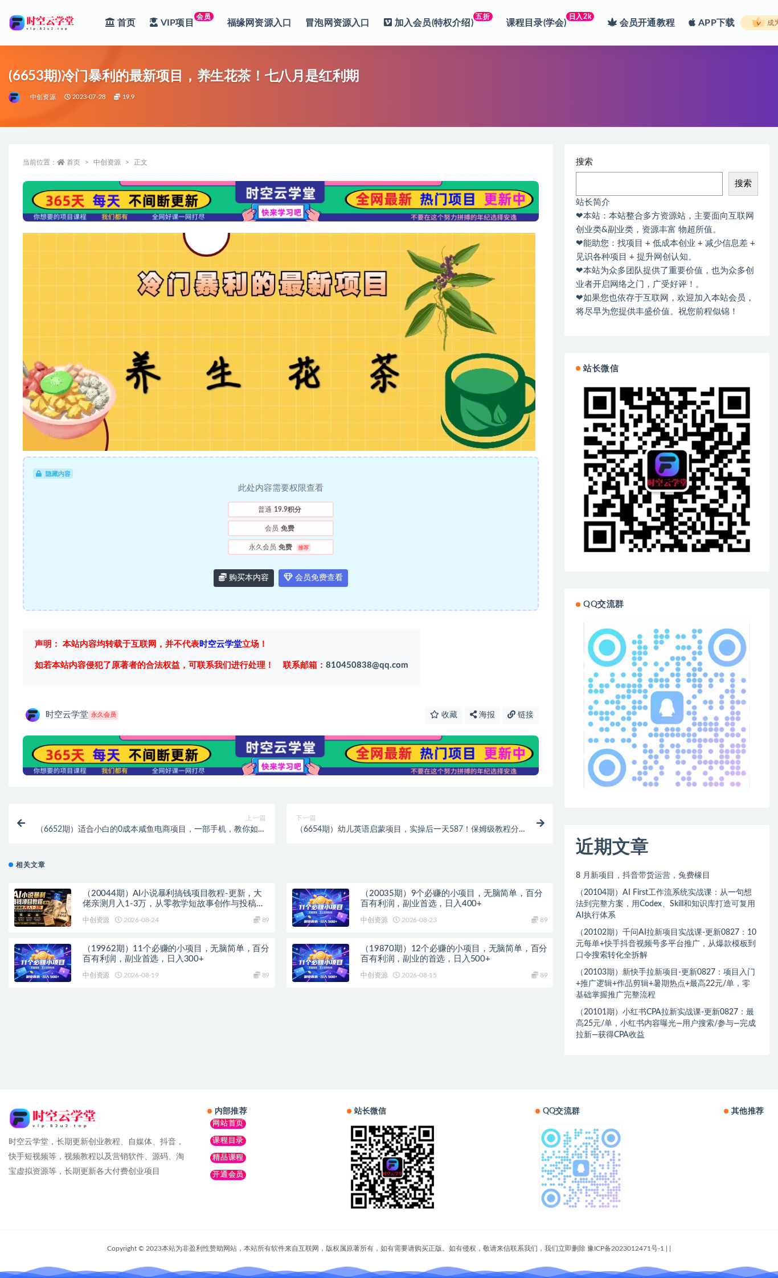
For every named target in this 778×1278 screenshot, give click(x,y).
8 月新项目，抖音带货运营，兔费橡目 (643, 876)
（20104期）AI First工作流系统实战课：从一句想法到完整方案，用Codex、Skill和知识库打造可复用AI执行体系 (665, 904)
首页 (73, 162)
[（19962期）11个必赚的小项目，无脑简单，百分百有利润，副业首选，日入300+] (42, 963)
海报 (486, 715)
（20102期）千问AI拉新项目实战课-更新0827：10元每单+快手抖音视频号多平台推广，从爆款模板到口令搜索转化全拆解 (666, 943)
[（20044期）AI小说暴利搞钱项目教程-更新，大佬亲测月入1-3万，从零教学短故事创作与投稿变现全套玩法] (42, 908)
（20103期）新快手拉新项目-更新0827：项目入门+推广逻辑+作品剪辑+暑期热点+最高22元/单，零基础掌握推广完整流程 (665, 983)
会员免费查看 (318, 578)
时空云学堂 (81, 714)
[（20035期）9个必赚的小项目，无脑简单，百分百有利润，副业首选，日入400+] (320, 908)
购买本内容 (248, 578)
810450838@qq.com (345, 665)
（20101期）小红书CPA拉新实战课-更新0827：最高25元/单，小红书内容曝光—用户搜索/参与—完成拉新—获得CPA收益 (666, 1023)
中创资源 (43, 97)
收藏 (448, 715)
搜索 (584, 162)
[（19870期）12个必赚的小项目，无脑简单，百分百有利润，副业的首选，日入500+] (320, 963)
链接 (524, 715)
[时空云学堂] (15, 97)
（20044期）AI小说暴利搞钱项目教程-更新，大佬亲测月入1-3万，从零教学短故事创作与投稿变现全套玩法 (173, 903)
